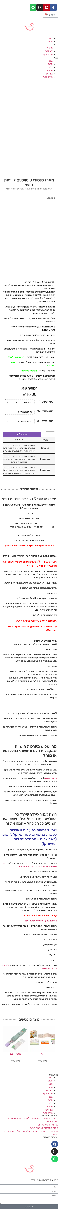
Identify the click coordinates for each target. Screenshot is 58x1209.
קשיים (50, 626)
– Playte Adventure (34, 920)
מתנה (27, 915)
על (37, 620)
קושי (33, 620)
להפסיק (5, 965)
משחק (48, 920)
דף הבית (48, 189)
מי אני (50, 47)
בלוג (51, 44)
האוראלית (22, 866)
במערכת (31, 866)
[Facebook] (54, 1144)
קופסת (54, 915)
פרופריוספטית (50, 778)
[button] (29, 57)
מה (55, 620)
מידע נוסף (48, 54)
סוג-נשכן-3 (45, 421)
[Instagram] (39, 7)
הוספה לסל (22, 434)
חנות (50, 41)
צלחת (54, 920)
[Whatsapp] (54, 1159)
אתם (50, 620)
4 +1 (32, 915)
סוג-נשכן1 (46, 401)
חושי (19, 620)
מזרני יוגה (15, 1054)
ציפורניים (46, 968)
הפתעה (46, 915)
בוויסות (43, 626)
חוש (55, 866)
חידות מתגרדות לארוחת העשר (44, 1128)
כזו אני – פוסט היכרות (48, 1124)
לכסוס (54, 968)
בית (51, 38)
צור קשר (49, 51)
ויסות (42, 866)
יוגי (42, 1054)
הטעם (50, 866)
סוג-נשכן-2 (45, 411)
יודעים (43, 620)
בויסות (26, 620)
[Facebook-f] (53, 7)
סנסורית (39, 915)
